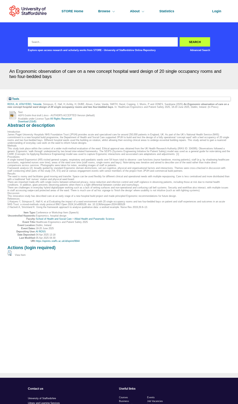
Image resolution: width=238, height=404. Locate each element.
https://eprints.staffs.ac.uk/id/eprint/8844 (58, 241)
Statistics (166, 11)
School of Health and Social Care (54, 218)
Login (216, 11)
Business (124, 401)
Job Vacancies (155, 401)
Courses (123, 397)
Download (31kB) (27, 121)
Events (151, 397)
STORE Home (72, 11)
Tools (15, 98)
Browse (104, 11)
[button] (9, 253)
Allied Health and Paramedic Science (94, 218)
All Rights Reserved (61, 118)
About (135, 11)
